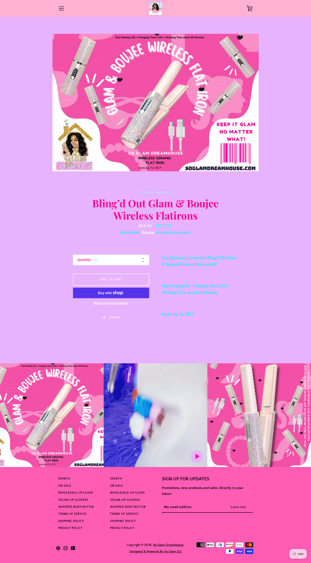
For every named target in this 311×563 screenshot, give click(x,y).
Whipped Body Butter (76, 507)
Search (64, 478)
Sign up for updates (185, 479)
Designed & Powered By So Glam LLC (155, 551)
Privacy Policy (70, 528)
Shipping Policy (71, 521)
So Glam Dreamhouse (168, 545)
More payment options (111, 303)
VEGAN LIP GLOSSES (73, 500)
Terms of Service (72, 514)
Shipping (147, 232)
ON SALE (64, 485)
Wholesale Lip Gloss (75, 492)
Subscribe (239, 507)
